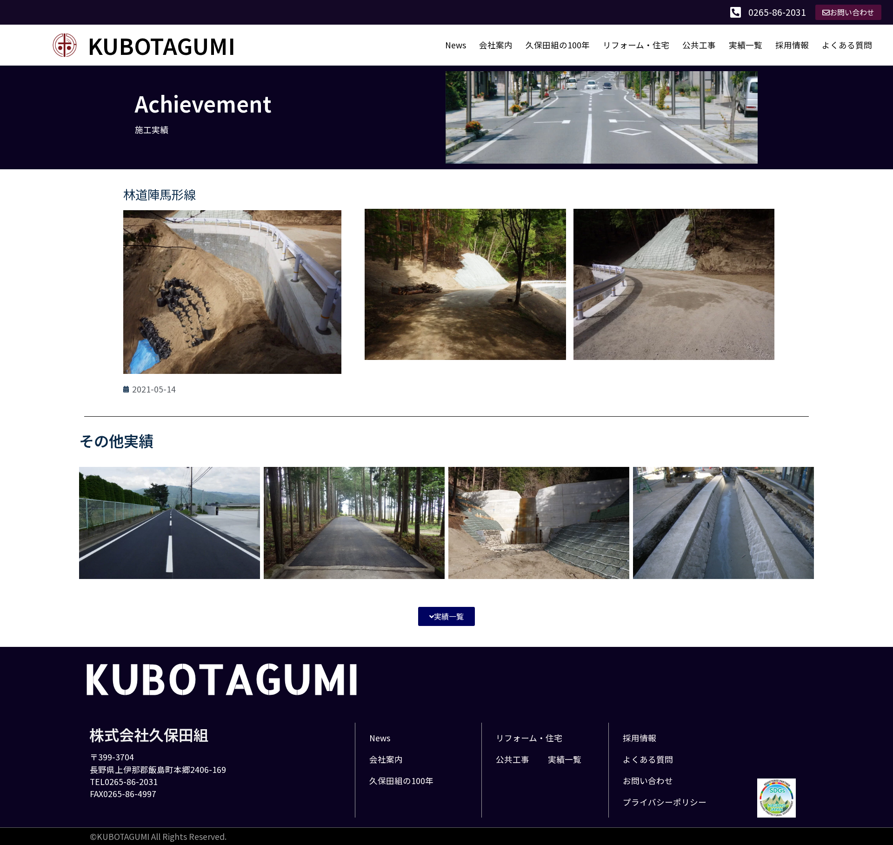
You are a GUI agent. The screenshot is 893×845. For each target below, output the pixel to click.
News (455, 45)
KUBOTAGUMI (161, 45)
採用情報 (792, 45)
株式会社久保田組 (148, 734)
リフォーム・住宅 (636, 45)
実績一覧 (745, 45)
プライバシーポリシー (664, 802)
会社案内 (496, 45)
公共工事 (699, 45)
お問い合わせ (648, 780)
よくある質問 (847, 45)
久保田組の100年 (558, 45)
